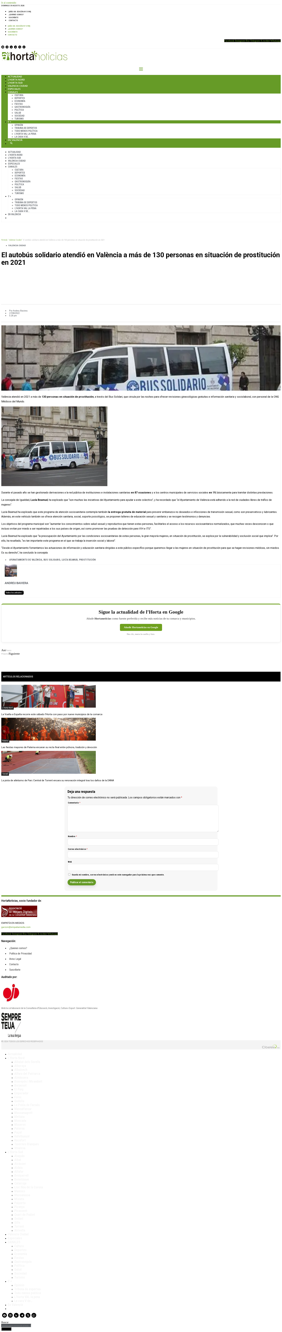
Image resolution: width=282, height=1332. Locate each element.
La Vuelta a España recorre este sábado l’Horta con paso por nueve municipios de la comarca (51, 714)
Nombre (72, 836)
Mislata (19, 1199)
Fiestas (19, 104)
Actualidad (15, 76)
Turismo (19, 118)
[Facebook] (2, 47)
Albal (17, 1160)
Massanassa (22, 1195)
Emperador (21, 1093)
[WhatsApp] (24, 47)
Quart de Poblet (24, 1215)
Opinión (19, 125)
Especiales (14, 88)
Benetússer (21, 1179)
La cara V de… (22, 136)
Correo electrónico (78, 849)
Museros (20, 1124)
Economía (20, 101)
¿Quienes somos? (16, 14)
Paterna (5, 741)
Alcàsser (20, 1164)
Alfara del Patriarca (27, 1074)
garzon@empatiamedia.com (16, 927)
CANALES (14, 1242)
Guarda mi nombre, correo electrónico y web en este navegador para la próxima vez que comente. (118, 874)
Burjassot (20, 1085)
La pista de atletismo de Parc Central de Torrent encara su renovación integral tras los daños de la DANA (57, 780)
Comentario (74, 802)
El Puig (18, 1089)
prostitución (87, 559)
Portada (4, 240)
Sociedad (19, 115)
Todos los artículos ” (14, 593)
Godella (19, 1101)
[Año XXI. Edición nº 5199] (20, 11)
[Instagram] (7, 47)
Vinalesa (19, 1148)
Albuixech (20, 1070)
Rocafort (20, 1140)
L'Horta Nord (7, 708)
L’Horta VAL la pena (27, 1297)
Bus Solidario (52, 559)
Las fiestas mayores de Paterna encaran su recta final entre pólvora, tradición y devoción (49, 747)
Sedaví (18, 1219)
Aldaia (18, 1168)
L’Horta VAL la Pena (25, 134)
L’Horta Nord (16, 79)
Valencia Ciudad (18, 85)
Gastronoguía (22, 107)
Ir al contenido (8, 2)
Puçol (18, 1132)
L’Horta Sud (15, 82)
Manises (19, 1191)
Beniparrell (21, 1175)
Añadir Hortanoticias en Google (141, 627)
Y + (9, 121)
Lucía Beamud (70, 559)
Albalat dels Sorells (27, 1062)
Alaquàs (19, 1156)
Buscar (11, 143)
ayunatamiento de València (25, 559)
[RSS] (11, 47)
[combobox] (16, 1325)
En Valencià (15, 140)
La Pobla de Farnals (27, 1105)
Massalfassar (23, 1109)
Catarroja (20, 1183)
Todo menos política (26, 131)
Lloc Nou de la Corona (28, 1187)
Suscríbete (13, 17)
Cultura (19, 95)
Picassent (20, 1211)
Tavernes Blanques (26, 1144)
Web (70, 862)
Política (19, 110)
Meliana (19, 1117)
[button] (141, 273)
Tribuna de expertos (26, 128)
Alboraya (20, 1066)
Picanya (19, 1207)
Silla (17, 1222)
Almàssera (21, 1077)
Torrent (5, 774)
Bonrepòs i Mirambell (28, 1081)
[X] (19, 47)
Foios (17, 1097)
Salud (18, 112)
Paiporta (19, 1203)
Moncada (20, 1121)
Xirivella (19, 1230)
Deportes (20, 98)
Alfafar (19, 1171)
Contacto (13, 20)
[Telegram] (15, 47)
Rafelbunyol (22, 1136)
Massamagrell (23, 1113)
